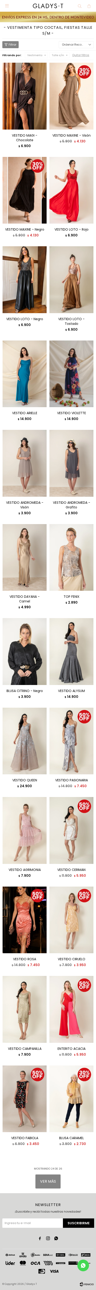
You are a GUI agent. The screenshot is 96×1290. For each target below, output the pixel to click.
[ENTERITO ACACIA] (71, 1009)
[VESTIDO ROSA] (24, 919)
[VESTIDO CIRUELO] (71, 919)
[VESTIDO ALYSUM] (71, 651)
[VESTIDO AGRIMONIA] (24, 830)
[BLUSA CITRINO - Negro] (24, 651)
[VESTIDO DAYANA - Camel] (24, 557)
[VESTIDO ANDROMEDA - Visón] (24, 463)
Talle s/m (58, 55)
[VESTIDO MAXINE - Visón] (71, 96)
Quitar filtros (80, 55)
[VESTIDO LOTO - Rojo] (71, 190)
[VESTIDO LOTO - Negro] (24, 279)
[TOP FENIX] (71, 557)
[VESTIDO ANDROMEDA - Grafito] (71, 463)
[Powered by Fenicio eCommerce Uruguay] (87, 1284)
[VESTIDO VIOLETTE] (71, 373)
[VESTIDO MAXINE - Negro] (24, 190)
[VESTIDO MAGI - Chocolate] (24, 96)
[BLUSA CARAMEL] (71, 1098)
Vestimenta (34, 55)
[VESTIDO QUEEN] (24, 741)
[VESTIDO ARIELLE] (24, 373)
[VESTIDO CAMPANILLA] (24, 1009)
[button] (79, 6)
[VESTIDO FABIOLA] (24, 1098)
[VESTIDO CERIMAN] (71, 830)
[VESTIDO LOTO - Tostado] (71, 279)
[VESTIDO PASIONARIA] (71, 741)
